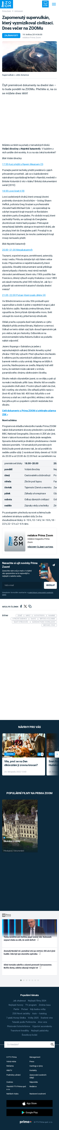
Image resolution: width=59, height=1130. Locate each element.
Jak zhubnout (19, 1000)
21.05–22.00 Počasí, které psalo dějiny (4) (24, 295)
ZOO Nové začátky (21, 1013)
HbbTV (9, 1070)
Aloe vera (42, 1022)
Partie (16, 1009)
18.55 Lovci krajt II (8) (13, 190)
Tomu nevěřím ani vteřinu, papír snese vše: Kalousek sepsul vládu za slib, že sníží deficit (27, 938)
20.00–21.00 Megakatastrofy (17, 249)
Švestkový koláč (29, 1035)
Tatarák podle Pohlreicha (24, 1022)
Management (35, 1057)
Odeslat (50, 585)
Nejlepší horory (16, 1005)
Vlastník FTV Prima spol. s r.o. (16, 1087)
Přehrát (9, 838)
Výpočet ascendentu (42, 1026)
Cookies (9, 1082)
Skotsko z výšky (11, 841)
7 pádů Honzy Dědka (16, 1018)
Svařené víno (47, 1018)
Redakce (33, 1086)
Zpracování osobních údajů (38, 1076)
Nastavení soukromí (38, 1094)
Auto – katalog (39, 1013)
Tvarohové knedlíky (20, 1030)
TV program (31, 1005)
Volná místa (11, 1061)
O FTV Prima (11, 1057)
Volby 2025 (33, 1018)
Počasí (24, 1009)
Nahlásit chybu (12, 1094)
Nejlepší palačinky (40, 1030)
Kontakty (33, 1070)
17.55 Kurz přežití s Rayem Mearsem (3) (22, 164)
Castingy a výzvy (36, 1066)
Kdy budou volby (38, 1009)
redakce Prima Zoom (31, 37)
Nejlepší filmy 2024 (37, 1000)
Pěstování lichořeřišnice (18, 1026)
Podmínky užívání (13, 1075)
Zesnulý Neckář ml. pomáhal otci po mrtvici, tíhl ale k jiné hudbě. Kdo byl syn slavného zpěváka (29, 952)
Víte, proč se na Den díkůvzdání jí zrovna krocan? (21, 763)
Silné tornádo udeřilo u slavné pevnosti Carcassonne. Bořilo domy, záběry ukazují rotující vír (28, 966)
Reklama (10, 1066)
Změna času (45, 1005)
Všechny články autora (40, 547)
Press (32, 1061)
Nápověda (34, 1082)
